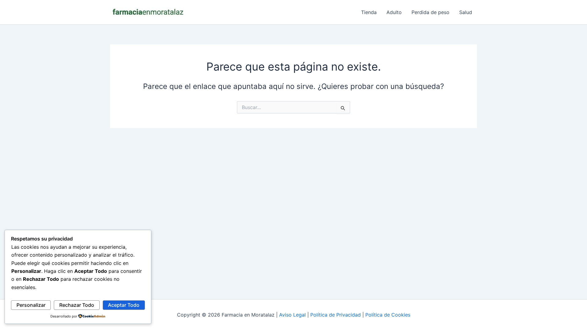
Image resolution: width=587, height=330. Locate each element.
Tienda (369, 12)
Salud (465, 12)
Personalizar (31, 305)
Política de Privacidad (335, 315)
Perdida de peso (430, 12)
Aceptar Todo (123, 305)
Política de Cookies (387, 315)
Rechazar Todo (76, 305)
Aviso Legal (292, 315)
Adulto (394, 12)
